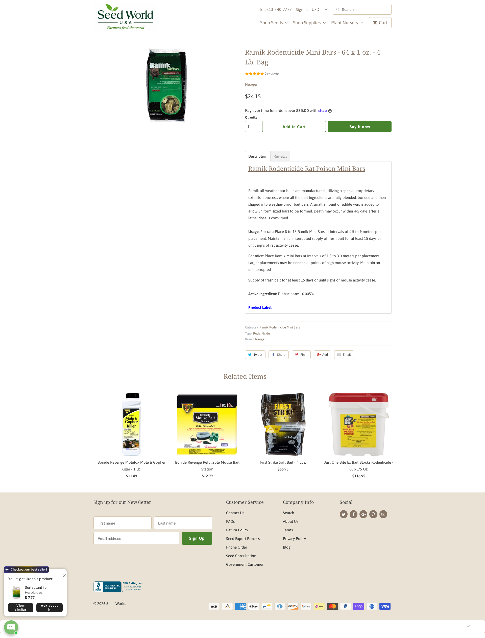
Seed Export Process (243, 538)
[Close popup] (62, 574)
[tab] (258, 156)
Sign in (302, 9)
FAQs (230, 521)
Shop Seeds (272, 22)
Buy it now (359, 126)
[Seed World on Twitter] (344, 514)
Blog (286, 547)
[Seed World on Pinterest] (373, 514)
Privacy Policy (294, 538)
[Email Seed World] (383, 514)
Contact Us (235, 513)
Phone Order (236, 547)
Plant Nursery (345, 22)
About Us (290, 521)
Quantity (251, 117)
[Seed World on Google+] (363, 514)
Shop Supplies (307, 22)
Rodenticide (261, 333)
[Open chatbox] (11, 627)
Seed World (115, 603)
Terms (288, 530)
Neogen (251, 84)
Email (347, 355)
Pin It (303, 355)
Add (325, 355)
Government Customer (244, 564)
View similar (21, 607)
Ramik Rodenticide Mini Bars (279, 327)
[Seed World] (125, 18)
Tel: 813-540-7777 (275, 9)
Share (281, 355)
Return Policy (237, 530)
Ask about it (49, 607)
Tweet (258, 355)
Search (288, 513)
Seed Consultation (241, 556)
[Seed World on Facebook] (353, 514)
